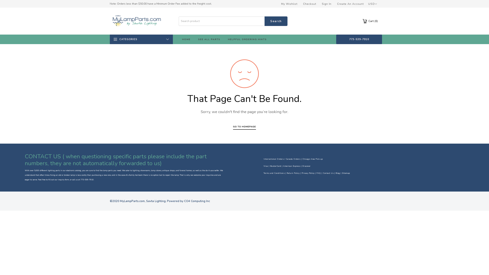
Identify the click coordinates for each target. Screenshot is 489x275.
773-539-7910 (359, 39)
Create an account (350, 4)
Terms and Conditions (274, 173)
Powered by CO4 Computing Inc (188, 201)
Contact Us (328, 173)
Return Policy (293, 173)
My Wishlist (289, 4)
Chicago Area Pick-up (312, 159)
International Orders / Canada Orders (282, 159)
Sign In (326, 4)
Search (276, 21)
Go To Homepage (244, 126)
